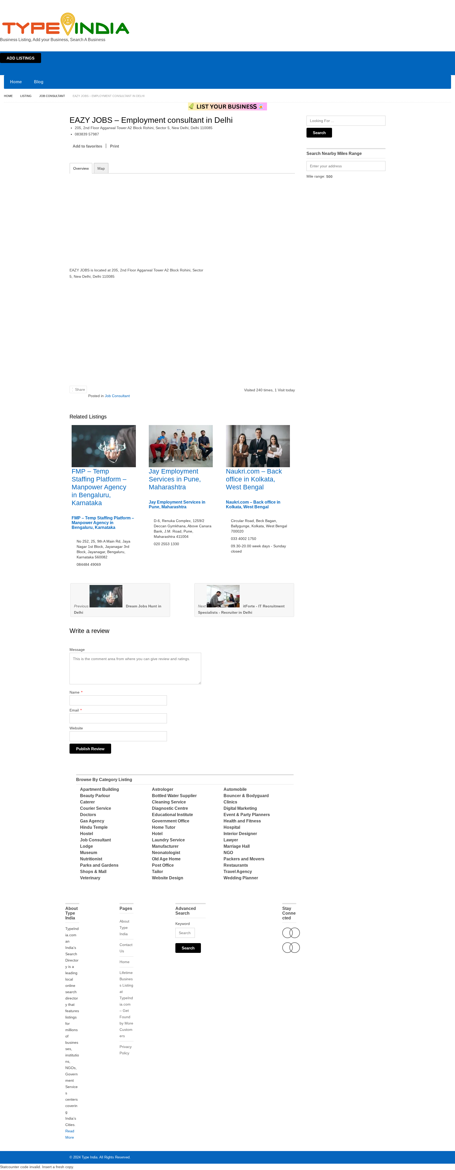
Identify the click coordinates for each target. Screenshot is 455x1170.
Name (76, 692)
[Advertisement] (138, 217)
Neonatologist (166, 852)
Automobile (235, 789)
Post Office (163, 865)
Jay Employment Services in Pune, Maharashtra (175, 479)
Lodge (86, 846)
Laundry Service (168, 840)
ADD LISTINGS (20, 58)
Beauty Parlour (95, 795)
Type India (89, 1157)
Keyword (182, 924)
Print (114, 146)
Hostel (86, 833)
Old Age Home (166, 859)
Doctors (88, 814)
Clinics (230, 802)
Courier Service (95, 808)
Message (77, 649)
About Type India (124, 927)
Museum (88, 852)
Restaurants (236, 865)
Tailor (157, 871)
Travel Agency (238, 871)
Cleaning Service (169, 802)
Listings (417, 5)
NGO (228, 852)
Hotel (157, 833)
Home (404, 5)
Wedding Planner (241, 878)
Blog (38, 82)
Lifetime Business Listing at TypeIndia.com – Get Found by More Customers (126, 1004)
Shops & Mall (93, 871)
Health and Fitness (242, 821)
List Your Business (440, 5)
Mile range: (315, 176)
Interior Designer (240, 833)
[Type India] (66, 24)
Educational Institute (172, 814)
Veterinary (90, 878)
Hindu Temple (94, 827)
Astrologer (162, 789)
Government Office (170, 821)
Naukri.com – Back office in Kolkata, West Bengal (254, 479)
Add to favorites (87, 146)
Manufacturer (165, 846)
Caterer (87, 802)
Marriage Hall (237, 846)
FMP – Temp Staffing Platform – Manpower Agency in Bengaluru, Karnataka (99, 486)
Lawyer (231, 840)
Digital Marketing (240, 808)
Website (76, 728)
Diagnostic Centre (170, 808)
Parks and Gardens (99, 865)
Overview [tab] (81, 168)
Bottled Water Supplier (174, 795)
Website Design (167, 878)
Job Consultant (52, 95)
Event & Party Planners (247, 814)
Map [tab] (101, 168)
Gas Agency (92, 821)
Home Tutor (163, 827)
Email (76, 710)
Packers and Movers (244, 859)
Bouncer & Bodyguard (246, 795)
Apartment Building (99, 789)
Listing (26, 95)
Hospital (232, 827)
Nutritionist (91, 859)
